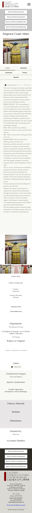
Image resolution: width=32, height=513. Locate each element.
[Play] (6, 85)
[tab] (7, 68)
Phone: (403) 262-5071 (16, 498)
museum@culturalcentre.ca (16, 502)
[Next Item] (29, 249)
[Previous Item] (2, 249)
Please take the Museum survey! (16, 505)
